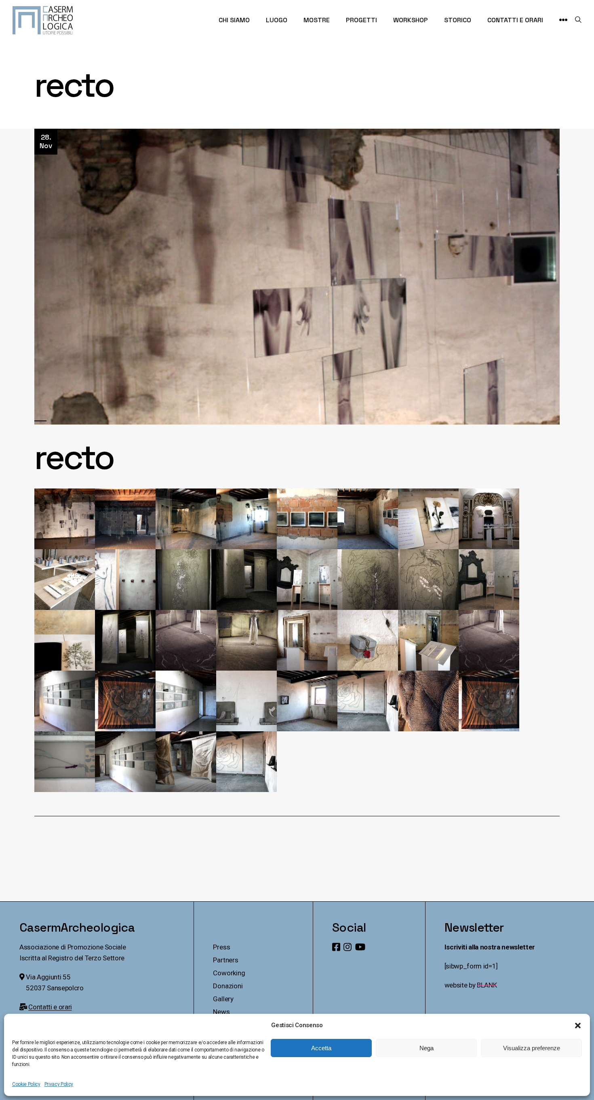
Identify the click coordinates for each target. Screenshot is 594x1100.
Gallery (223, 999)
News (221, 1012)
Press (221, 947)
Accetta (321, 1048)
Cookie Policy (26, 1084)
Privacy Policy (58, 1084)
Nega (426, 1048)
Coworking (229, 973)
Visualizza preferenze (531, 1048)
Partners (225, 960)
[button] (578, 1025)
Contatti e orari (50, 1007)
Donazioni (227, 986)
